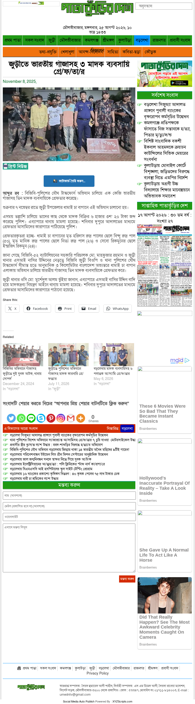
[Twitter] (11, 415)
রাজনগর (159, 40)
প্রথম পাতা (13, 40)
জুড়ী (51, 40)
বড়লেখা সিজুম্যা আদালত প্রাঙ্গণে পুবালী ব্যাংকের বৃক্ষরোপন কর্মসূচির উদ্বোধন (59, 435)
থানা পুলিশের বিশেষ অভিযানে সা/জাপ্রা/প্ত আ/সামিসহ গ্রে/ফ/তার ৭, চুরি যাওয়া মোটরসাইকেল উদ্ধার (73, 440)
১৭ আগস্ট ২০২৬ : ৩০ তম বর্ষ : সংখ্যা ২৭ (164, 218)
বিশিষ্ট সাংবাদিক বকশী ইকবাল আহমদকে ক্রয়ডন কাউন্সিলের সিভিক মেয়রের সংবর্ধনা (166, 150)
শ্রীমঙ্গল (108, 40)
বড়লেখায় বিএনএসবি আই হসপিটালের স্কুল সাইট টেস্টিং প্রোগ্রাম (51, 469)
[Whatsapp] (21, 415)
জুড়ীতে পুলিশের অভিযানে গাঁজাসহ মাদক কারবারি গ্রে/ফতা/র (66, 373)
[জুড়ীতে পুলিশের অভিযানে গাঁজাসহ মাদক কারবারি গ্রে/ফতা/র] (68, 354)
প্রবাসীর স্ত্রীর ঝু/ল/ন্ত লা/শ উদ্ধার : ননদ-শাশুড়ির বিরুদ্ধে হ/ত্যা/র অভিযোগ (56, 444)
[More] (80, 415)
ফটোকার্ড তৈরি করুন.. (72, 181)
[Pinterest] (50, 415)
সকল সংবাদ (34, 40)
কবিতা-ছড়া (131, 52)
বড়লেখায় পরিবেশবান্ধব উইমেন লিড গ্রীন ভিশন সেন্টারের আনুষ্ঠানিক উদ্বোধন (59, 454)
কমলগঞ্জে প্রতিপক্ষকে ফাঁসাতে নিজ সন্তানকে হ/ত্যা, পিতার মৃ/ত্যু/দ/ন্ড (167, 129)
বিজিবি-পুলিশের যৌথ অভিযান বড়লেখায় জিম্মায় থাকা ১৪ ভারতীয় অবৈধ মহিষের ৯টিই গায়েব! (69, 449)
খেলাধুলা (67, 52)
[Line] (31, 415)
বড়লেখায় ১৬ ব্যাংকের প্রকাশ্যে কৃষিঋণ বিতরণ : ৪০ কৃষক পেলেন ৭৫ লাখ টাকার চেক (65, 473)
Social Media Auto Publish (78, 701)
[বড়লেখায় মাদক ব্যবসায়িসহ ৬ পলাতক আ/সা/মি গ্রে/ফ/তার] (114, 354)
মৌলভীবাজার (70, 40)
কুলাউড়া (124, 40)
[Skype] (41, 415)
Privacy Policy (98, 673)
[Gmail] (70, 415)
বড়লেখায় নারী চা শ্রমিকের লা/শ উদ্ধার (34, 478)
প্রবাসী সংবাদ (180, 40)
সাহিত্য (112, 52)
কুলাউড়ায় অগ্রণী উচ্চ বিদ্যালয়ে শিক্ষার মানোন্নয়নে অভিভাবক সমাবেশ (167, 190)
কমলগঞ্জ (92, 40)
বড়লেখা (142, 40)
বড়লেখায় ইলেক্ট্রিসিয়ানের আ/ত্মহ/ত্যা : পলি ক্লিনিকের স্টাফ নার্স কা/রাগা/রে (58, 464)
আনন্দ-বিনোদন (91, 52)
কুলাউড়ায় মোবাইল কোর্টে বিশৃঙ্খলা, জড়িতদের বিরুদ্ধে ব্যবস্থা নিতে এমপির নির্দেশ (167, 172)
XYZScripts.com (122, 701)
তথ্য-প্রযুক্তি (48, 52)
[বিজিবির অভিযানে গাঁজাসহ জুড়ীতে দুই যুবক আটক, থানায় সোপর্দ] (23, 354)
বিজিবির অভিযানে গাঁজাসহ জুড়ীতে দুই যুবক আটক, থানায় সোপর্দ (22, 373)
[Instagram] (60, 415)
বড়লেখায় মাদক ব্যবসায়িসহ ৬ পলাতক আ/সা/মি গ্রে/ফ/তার (113, 371)
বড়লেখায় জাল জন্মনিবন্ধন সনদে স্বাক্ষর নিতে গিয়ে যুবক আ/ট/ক (50, 459)
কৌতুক (150, 52)
